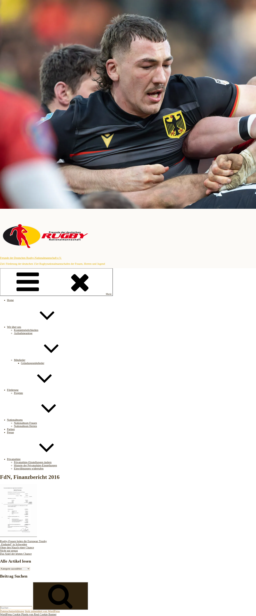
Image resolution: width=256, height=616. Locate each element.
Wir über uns (14, 326)
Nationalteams (15, 419)
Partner (11, 429)
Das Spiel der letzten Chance (16, 553)
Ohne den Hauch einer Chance (17, 547)
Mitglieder (19, 360)
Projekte (18, 393)
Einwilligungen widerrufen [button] (29, 468)
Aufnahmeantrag (23, 333)
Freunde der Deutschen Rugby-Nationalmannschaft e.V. (31, 257)
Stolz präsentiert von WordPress (42, 611)
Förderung (12, 389)
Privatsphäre (14, 459)
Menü (108, 294)
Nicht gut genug (9, 550)
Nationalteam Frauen (25, 423)
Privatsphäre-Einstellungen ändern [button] (33, 462)
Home (10, 300)
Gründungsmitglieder (32, 363)
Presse (10, 432)
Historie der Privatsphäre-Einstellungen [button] (35, 465)
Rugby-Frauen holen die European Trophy (23, 541)
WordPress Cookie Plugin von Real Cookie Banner (28, 614)
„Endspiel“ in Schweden (13, 544)
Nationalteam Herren (25, 426)
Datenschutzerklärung (12, 611)
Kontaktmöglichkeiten (26, 330)
